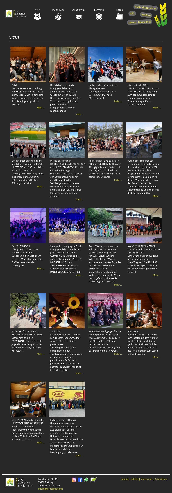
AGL (132, 13)
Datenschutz (161, 479)
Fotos (119, 9)
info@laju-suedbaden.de (50, 488)
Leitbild (134, 479)
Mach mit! (58, 9)
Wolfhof (146, 15)
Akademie (78, 9)
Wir (37, 9)
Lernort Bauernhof (139, 22)
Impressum (146, 479)
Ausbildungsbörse (146, 7)
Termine (99, 9)
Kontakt (125, 479)
